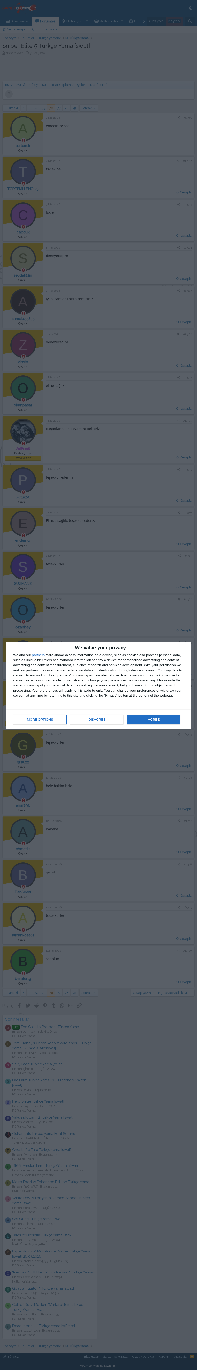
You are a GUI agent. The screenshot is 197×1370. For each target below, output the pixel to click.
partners (38, 655)
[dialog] (98, 685)
